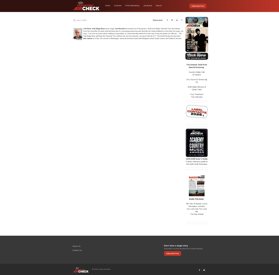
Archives (117, 5)
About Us (76, 246)
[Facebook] (167, 20)
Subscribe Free (198, 6)
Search (159, 5)
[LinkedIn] (177, 20)
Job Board (147, 5)
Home (107, 5)
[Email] (182, 20)
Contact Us (77, 250)
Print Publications (132, 5)
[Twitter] (172, 20)
